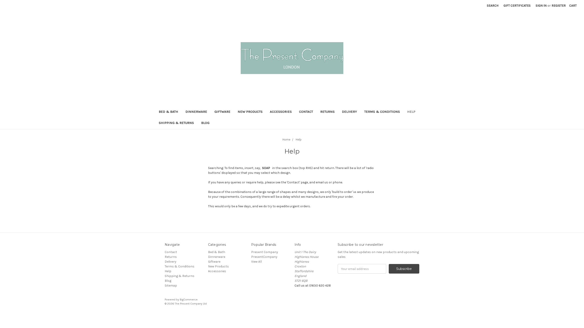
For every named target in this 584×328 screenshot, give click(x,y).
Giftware (222, 112)
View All (256, 262)
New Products (250, 112)
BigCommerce (189, 299)
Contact (306, 112)
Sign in (541, 6)
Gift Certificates (517, 6)
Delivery (349, 112)
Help (411, 112)
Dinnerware (196, 112)
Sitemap (171, 285)
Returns (327, 112)
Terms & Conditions (382, 112)
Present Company (264, 252)
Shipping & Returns (176, 123)
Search (492, 6)
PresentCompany (264, 257)
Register (559, 6)
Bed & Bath (168, 112)
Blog (205, 123)
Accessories (281, 112)
